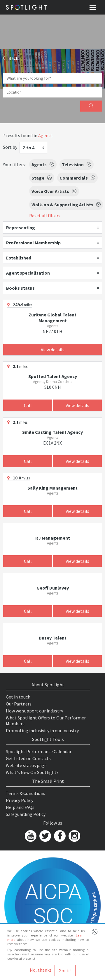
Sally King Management (52, 488)
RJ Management (52, 538)
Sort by (10, 147)
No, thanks (41, 970)
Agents (45, 135)
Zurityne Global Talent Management (52, 317)
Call (28, 405)
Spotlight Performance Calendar (38, 751)
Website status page (26, 765)
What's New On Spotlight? (32, 772)
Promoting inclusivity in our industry (42, 730)
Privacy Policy (19, 800)
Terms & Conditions (25, 793)
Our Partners (19, 704)
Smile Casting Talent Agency (52, 432)
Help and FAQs (20, 807)
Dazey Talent (52, 638)
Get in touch (18, 697)
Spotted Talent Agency (52, 376)
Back (13, 58)
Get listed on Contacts (28, 758)
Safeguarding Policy (26, 814)
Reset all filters (44, 216)
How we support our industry (34, 711)
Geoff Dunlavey (52, 588)
